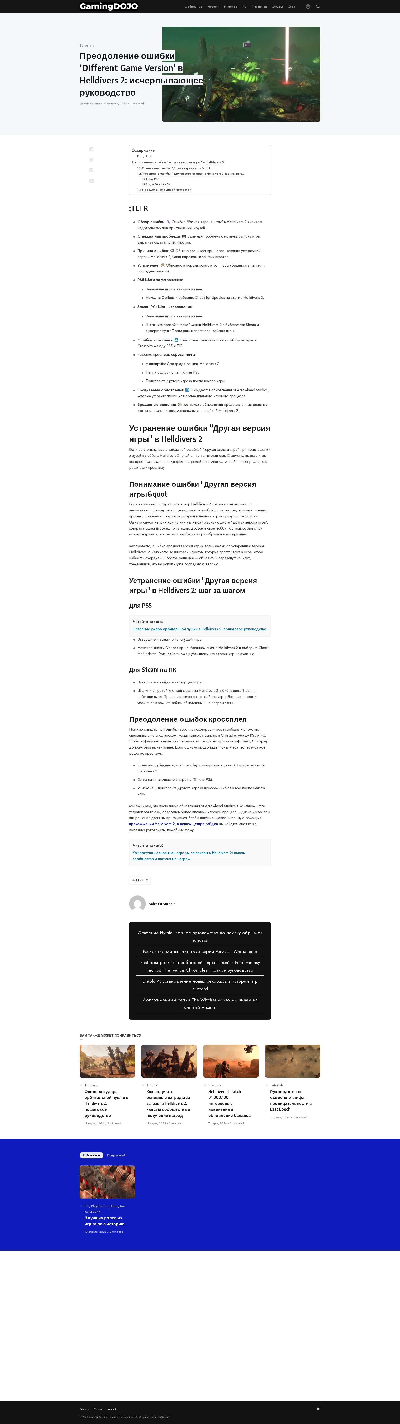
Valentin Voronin (90, 104)
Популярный (116, 1155)
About (112, 1409)
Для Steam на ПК (159, 184)
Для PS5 (153, 179)
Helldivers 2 (140, 880)
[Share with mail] (91, 180)
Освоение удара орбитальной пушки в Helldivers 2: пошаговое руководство (199, 629)
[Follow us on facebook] (319, 1409)
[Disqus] (200, 1316)
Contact (99, 1409)
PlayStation (99, 1206)
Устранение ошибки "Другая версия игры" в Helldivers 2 (179, 162)
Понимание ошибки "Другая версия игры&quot (176, 168)
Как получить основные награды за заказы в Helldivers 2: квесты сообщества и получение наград (189, 856)
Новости (214, 1085)
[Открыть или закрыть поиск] (318, 6)
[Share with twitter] (91, 159)
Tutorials (87, 45)
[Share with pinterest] (91, 170)
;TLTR (147, 156)
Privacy (84, 1409)
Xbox (114, 1206)
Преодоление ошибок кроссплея (166, 189)
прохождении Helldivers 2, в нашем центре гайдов (173, 824)
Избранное (91, 1155)
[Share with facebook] (91, 149)
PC (87, 1206)
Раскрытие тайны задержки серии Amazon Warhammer (200, 951)
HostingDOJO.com (159, 1417)
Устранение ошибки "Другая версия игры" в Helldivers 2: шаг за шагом (193, 173)
